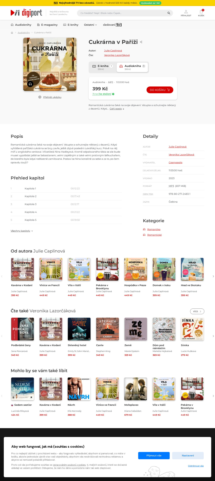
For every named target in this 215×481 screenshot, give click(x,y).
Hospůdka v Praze (135, 285)
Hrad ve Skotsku (191, 285)
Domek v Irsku (161, 285)
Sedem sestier (23, 404)
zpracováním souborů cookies (69, 464)
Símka (185, 345)
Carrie (99, 345)
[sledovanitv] (112, 25)
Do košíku (158, 90)
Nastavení (188, 455)
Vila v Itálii (74, 285)
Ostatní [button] (89, 24)
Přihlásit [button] (186, 15)
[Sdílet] (141, 42)
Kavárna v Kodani (21, 285)
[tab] (103, 67)
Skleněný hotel (77, 345)
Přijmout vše (154, 455)
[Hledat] (170, 13)
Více (196, 311)
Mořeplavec (131, 404)
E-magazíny (49, 24)
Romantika (153, 229)
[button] (49, 97)
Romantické (154, 234)
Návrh (71, 404)
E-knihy (73, 24)
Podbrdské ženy (21, 345)
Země (127, 345)
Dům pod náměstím (159, 347)
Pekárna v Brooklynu (102, 287)
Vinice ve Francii (50, 285)
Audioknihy (23, 24)
